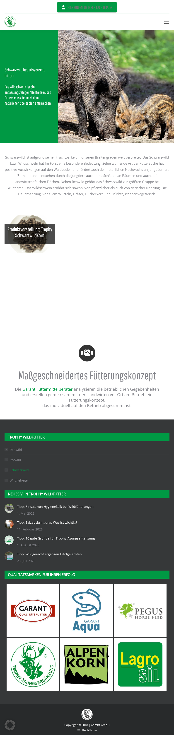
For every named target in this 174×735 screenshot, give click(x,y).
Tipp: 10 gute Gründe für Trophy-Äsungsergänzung (56, 538)
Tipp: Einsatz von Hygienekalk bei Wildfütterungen (55, 506)
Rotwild (15, 460)
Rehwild (16, 450)
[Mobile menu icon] (166, 21)
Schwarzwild (19, 470)
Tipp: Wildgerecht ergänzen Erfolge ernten (49, 554)
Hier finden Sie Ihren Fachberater (90, 7)
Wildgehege (19, 480)
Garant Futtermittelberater (47, 389)
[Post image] (9, 508)
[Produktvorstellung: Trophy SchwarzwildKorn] (30, 234)
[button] (10, 725)
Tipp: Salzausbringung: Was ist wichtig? (47, 522)
